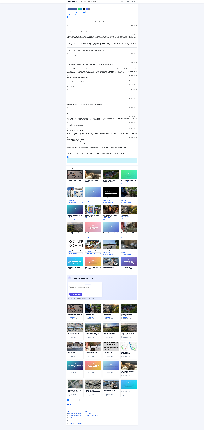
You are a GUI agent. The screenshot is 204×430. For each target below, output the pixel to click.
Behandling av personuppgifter (100, 12)
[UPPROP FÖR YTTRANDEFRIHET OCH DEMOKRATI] (111, 195)
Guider (68, 411)
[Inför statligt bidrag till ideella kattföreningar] (93, 178)
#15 (129, 93)
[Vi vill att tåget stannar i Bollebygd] (75, 247)
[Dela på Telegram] (81, 9)
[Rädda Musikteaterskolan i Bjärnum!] (111, 229)
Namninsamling (70, 12)
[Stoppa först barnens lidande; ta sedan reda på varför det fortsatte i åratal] (129, 248)
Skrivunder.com (71, 1)
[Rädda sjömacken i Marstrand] (111, 264)
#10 (129, 67)
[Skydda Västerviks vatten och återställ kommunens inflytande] (75, 195)
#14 (129, 89)
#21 (129, 122)
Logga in (122, 1)
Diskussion (89, 12)
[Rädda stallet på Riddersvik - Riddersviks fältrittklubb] (111, 178)
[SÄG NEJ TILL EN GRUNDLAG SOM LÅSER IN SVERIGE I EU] (93, 265)
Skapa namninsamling (76, 294)
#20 (129, 116)
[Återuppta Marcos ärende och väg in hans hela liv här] (93, 213)
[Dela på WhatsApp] (78, 9)
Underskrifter (80, 12)
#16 (129, 98)
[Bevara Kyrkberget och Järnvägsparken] (93, 230)
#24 (129, 146)
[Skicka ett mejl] (87, 9)
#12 (129, 80)
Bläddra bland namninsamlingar (87, 1)
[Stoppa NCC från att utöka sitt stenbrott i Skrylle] (75, 230)
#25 (129, 151)
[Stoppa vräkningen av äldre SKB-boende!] (129, 230)
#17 (129, 102)
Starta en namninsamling (131, 1)
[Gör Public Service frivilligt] (93, 247)
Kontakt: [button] (95, 1)
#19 (129, 112)
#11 (129, 75)
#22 (129, 128)
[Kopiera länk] (89, 9)
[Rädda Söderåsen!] (129, 212)
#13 (129, 84)
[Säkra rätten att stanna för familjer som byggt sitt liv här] (111, 213)
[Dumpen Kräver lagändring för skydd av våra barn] (75, 213)
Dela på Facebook (72, 9)
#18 (129, 107)
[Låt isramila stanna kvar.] (93, 194)
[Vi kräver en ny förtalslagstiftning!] (75, 177)
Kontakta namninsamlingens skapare (74, 14)
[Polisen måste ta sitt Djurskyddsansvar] (129, 195)
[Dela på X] (84, 9)
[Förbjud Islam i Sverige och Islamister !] (129, 177)
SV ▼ (78, 1)
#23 (129, 137)
